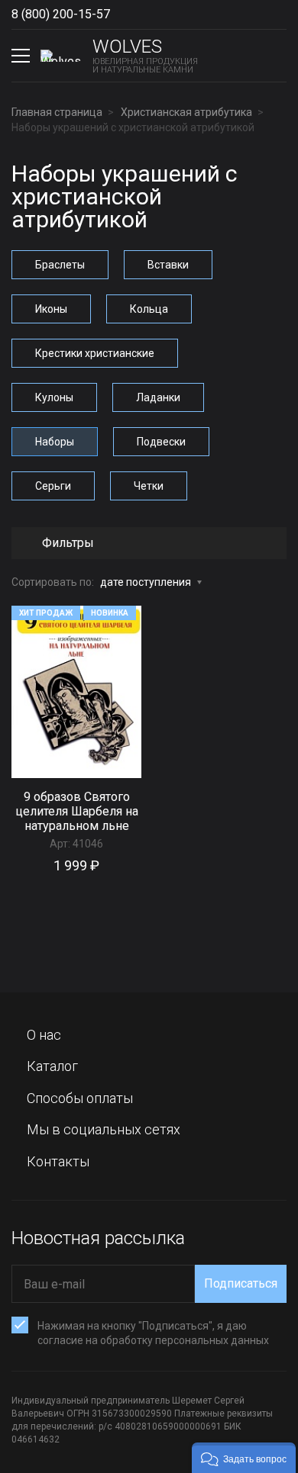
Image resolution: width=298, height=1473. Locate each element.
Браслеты (60, 265)
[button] (244, 1457)
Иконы (51, 309)
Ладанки (158, 397)
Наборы (54, 442)
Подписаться (240, 1283)
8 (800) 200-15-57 (60, 14)
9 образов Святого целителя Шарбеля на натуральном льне (76, 811)
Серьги (53, 486)
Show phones (125, 14)
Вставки (168, 265)
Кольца (149, 309)
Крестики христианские (94, 353)
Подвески (161, 442)
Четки (149, 486)
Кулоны (54, 397)
